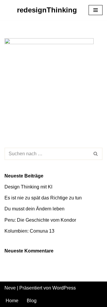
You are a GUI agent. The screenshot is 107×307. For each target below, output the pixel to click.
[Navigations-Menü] (96, 10)
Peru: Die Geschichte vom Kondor (40, 220)
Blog (32, 300)
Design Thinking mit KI (28, 186)
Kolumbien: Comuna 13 (29, 231)
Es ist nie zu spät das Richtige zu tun (43, 197)
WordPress (64, 287)
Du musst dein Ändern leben (34, 208)
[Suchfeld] (96, 154)
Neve (10, 287)
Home (12, 300)
